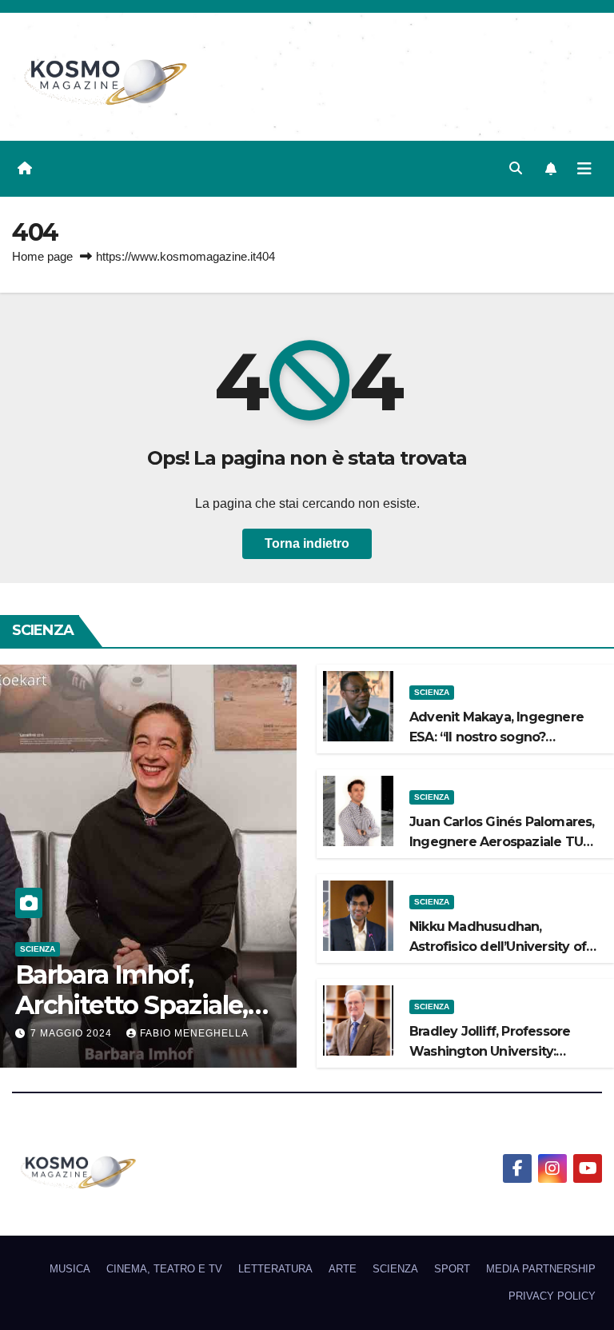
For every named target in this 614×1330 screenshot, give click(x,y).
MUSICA (70, 1269)
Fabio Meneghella (194, 1033)
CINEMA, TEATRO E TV (164, 1269)
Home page (42, 256)
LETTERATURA (275, 1269)
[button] (515, 168)
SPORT (452, 1269)
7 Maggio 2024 (72, 1033)
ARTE (343, 1269)
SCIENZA (37, 949)
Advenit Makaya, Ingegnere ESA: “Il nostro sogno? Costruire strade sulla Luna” (496, 737)
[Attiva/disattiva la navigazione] (584, 169)
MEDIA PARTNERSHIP (541, 1269)
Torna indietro (307, 543)
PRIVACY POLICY (552, 1296)
